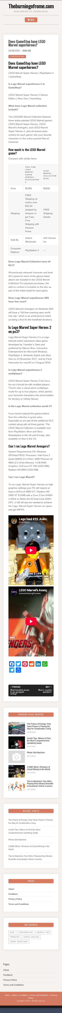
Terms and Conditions (18, 904)
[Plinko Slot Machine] (16, 757)
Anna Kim (27, 50)
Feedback (13, 894)
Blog (12, 932)
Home (7, 995)
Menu (31, 19)
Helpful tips (43, 932)
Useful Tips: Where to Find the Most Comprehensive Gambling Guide (39, 740)
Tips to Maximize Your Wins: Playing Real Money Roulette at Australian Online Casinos (40, 783)
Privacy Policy (15, 899)
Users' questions (19, 942)
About (11, 889)
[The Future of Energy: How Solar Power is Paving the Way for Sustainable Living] (16, 728)
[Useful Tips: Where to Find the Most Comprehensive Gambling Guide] (16, 742)
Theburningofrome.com (31, 6)
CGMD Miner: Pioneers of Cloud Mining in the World (38, 768)
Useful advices (31, 937)
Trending (15, 937)
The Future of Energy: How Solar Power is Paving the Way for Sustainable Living (39, 726)
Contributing (17, 56)
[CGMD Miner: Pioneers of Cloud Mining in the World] (16, 771)
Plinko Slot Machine (36, 752)
